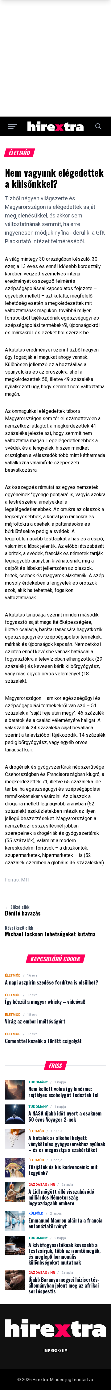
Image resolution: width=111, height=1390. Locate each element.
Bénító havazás (22, 910)
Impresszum (55, 1350)
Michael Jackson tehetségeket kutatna (50, 931)
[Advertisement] (55, 58)
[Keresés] (98, 126)
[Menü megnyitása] (12, 126)
